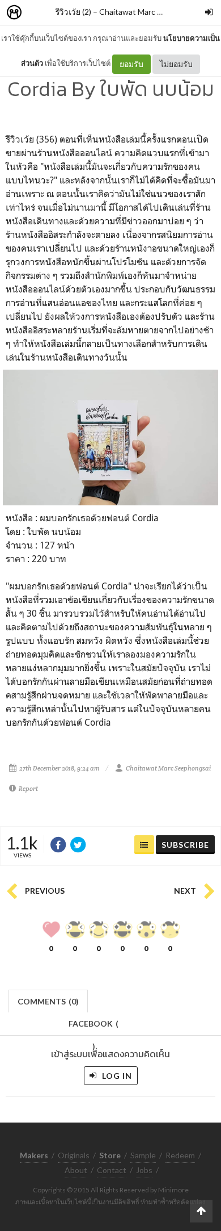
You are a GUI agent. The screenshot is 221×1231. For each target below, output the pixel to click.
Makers (39, 13)
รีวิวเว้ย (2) (73, 11)
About (76, 1170)
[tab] (48, 1000)
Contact (111, 1170)
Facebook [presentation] (93, 1027)
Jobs (144, 1170)
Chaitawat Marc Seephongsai (151, 11)
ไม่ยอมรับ (176, 64)
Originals (74, 1155)
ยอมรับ (131, 64)
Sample (143, 1155)
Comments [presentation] (48, 1001)
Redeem (180, 1155)
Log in (116, 1076)
